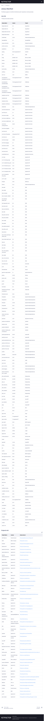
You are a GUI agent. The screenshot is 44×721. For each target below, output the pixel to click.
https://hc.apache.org (24, 555)
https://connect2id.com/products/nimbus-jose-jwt (30, 652)
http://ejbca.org (23, 591)
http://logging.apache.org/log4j (26, 649)
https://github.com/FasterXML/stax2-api (28, 679)
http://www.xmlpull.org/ (24, 688)
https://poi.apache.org (24, 559)
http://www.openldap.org (25, 655)
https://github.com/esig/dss (25, 588)
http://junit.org (23, 629)
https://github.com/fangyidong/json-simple (28, 696)
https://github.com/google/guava (26, 605)
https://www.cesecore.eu (25, 578)
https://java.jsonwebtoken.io (25, 640)
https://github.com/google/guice (26, 608)
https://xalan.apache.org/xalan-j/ (26, 562)
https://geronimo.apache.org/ (25, 552)
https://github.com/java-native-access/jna (28, 626)
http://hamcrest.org (24, 611)
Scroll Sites (34, 717)
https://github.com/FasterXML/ (26, 633)
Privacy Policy (14, 716)
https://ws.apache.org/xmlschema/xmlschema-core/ (30, 568)
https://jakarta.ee (23, 636)
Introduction (8, 5)
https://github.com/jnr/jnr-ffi (25, 694)
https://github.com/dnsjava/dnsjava (27, 585)
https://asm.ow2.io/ (23, 540)
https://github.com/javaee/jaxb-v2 (26, 621)
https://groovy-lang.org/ (24, 603)
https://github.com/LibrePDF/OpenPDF (27, 659)
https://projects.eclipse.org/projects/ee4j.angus (29, 594)
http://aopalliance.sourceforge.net (26, 537)
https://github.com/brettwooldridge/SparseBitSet (29, 676)
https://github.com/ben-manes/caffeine (28, 575)
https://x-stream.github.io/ (25, 691)
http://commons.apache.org (25, 549)
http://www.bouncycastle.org (25, 572)
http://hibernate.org (24, 614)
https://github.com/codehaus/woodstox (27, 581)
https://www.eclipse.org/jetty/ (25, 598)
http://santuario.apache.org (25, 671)
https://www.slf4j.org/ (24, 668)
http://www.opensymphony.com (26, 662)
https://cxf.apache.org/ (24, 546)
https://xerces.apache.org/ (25, 565)
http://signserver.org (24, 673)
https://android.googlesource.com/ (26, 543)
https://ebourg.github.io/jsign (25, 643)
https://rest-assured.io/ (24, 665)
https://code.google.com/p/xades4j (26, 685)
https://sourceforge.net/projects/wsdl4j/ (27, 682)
